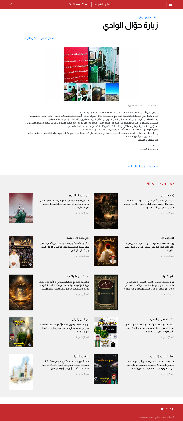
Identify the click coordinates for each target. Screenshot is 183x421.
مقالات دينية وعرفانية (148, 17)
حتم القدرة (168, 276)
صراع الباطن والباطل (162, 355)
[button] (171, 409)
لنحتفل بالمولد (80, 355)
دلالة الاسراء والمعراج (161, 319)
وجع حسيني (167, 194)
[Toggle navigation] (170, 4)
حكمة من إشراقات (78, 276)
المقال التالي (31, 38)
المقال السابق (47, 38)
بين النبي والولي (80, 319)
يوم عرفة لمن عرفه (77, 237)
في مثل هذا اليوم (79, 194)
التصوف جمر (167, 237)
